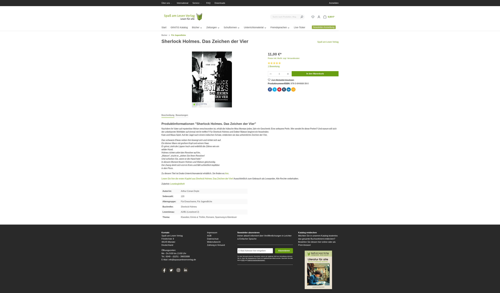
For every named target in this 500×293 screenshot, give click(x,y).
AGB (209, 236)
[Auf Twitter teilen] (275, 89)
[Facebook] (164, 270)
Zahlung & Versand (216, 245)
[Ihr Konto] (319, 16)
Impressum (212, 232)
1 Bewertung (274, 66)
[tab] (167, 115)
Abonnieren (284, 251)
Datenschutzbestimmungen (256, 260)
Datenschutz (213, 239)
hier (226, 173)
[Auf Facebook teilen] (270, 89)
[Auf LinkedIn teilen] (289, 89)
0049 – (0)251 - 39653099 (178, 256)
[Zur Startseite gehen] (183, 16)
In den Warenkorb (315, 74)
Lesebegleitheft (177, 184)
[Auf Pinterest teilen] (279, 89)
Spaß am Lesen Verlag (328, 42)
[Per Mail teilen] (293, 89)
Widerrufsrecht (213, 242)
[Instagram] (178, 270)
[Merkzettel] (313, 16)
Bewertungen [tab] (182, 115)
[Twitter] (171, 270)
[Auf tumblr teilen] (284, 89)
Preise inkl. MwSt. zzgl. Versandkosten (283, 58)
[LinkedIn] (185, 270)
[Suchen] (302, 17)
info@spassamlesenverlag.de (182, 260)
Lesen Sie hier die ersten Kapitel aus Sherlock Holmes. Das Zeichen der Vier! (197, 179)
